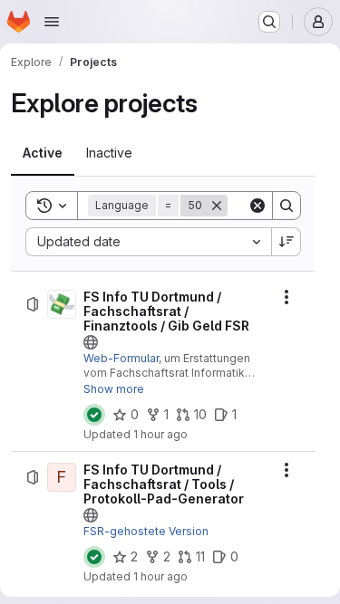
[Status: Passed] (94, 415)
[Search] (286, 205)
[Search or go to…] (269, 22)
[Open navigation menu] (51, 21)
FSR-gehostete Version (146, 531)
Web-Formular (121, 358)
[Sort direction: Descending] (286, 241)
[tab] (42, 153)
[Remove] (217, 205)
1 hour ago (160, 434)
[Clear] (257, 205)
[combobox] (148, 241)
